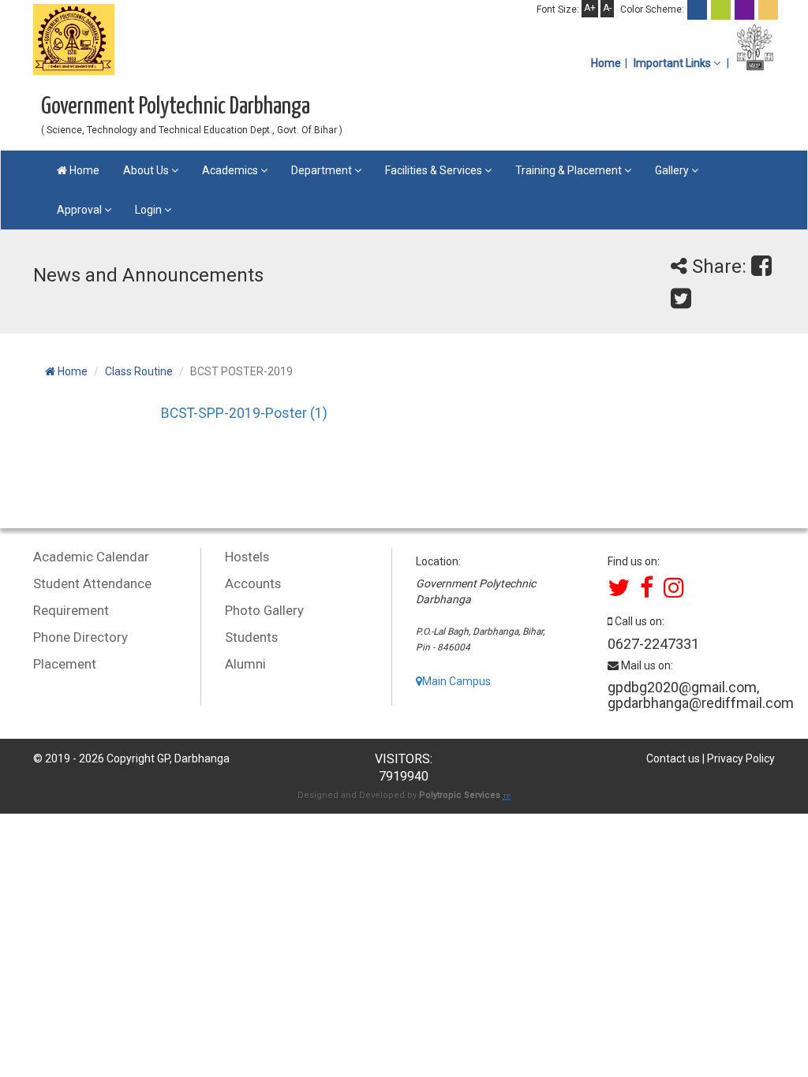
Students (251, 637)
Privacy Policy (741, 758)
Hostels (247, 557)
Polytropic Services (461, 795)
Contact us (673, 758)
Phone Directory (80, 637)
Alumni (245, 664)
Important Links (673, 63)
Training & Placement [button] (569, 170)
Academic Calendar (91, 557)
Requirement (71, 610)
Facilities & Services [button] (434, 170)
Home (606, 63)
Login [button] (149, 209)
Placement (64, 664)
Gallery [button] (673, 170)
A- (607, 7)
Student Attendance (92, 583)
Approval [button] (80, 209)
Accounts (253, 583)
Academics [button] (231, 170)
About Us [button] (147, 170)
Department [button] (322, 170)
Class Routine (139, 371)
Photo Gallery (264, 610)
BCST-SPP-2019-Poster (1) (244, 413)
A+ (590, 7)
